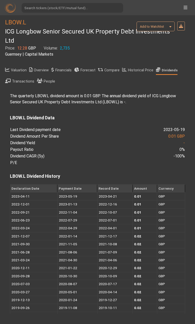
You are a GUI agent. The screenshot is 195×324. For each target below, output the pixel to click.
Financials (63, 70)
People (49, 81)
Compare (112, 70)
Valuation (19, 70)
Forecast (87, 70)
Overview (41, 70)
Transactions (23, 81)
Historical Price (140, 70)
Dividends (169, 70)
